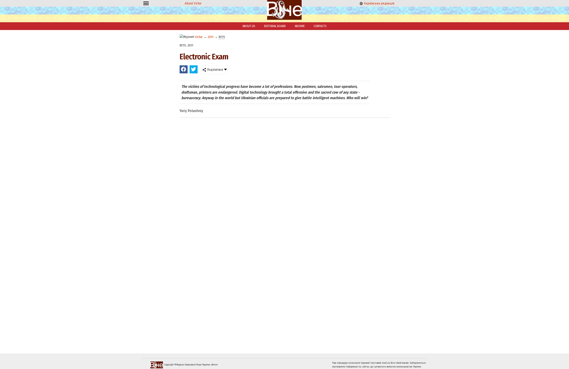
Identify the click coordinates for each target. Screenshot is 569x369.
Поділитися (214, 70)
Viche (198, 37)
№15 (222, 37)
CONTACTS (320, 26)
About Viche (193, 3)
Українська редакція (378, 3)
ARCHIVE (300, 26)
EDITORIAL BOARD (275, 26)
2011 (211, 37)
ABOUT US (248, 26)
